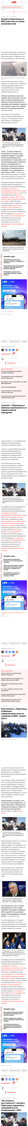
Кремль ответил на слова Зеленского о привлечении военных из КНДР (12, 679)
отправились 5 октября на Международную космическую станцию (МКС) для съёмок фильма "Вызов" (14, 515)
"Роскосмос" (11, 311)
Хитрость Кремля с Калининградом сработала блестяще (11, 391)
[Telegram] (9, 350)
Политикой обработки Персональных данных (11, 7)
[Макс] (6, 350)
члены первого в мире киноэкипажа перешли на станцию (13, 199)
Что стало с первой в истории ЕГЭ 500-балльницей (12, 689)
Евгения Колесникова (7, 314)
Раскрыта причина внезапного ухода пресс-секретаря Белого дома (13, 396)
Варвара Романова (7, 1065)
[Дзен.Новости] (2, 350)
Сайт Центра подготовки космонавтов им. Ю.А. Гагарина (13, 613)
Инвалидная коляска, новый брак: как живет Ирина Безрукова (14, 382)
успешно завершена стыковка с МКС (13, 521)
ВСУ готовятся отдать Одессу (9, 1120)
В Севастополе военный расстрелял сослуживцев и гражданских (11, 1101)
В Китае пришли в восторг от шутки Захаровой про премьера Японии (11, 700)
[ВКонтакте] (13, 350)
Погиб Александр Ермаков (8, 387)
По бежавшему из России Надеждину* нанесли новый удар (12, 377)
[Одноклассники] (16, 350)
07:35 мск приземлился (16, 216)
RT (18, 92)
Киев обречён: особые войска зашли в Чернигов (12, 684)
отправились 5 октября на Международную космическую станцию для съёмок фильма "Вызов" (14, 191)
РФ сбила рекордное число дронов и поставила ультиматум (11, 372)
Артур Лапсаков (6, 616)
